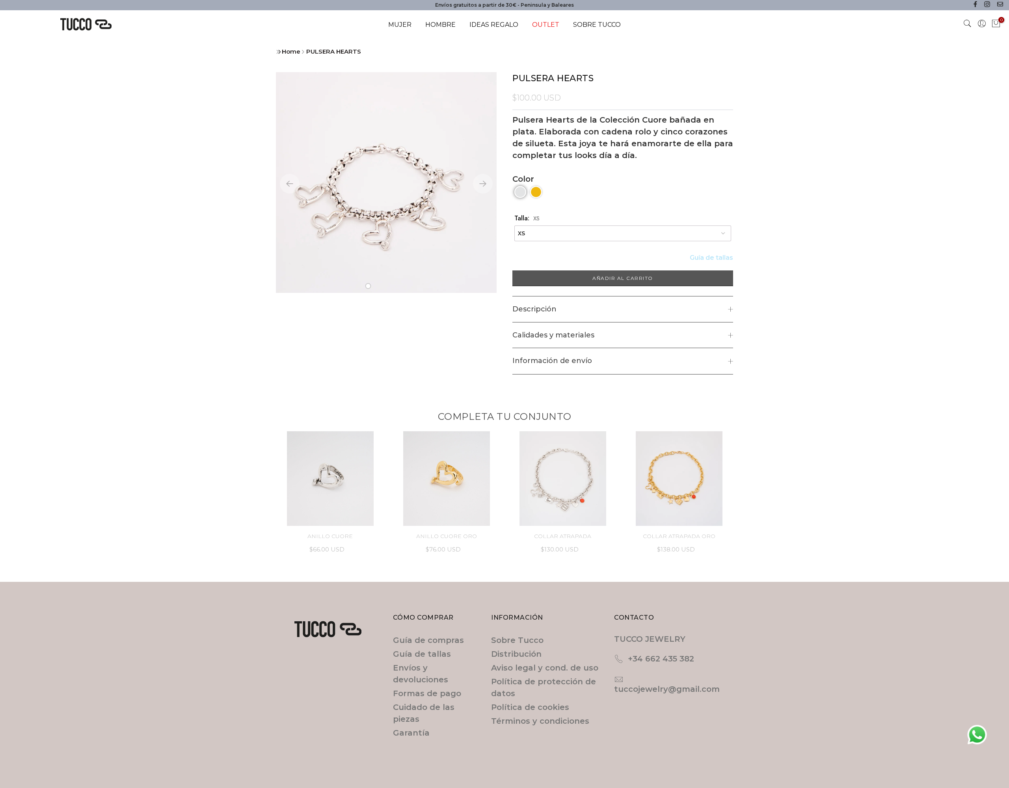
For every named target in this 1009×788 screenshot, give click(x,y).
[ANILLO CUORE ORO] (446, 478)
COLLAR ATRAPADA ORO (679, 536)
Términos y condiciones (540, 721)
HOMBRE (440, 24)
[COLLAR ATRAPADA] (562, 478)
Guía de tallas (711, 257)
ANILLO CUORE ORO (446, 536)
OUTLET (545, 24)
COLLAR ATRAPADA (562, 536)
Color (523, 179)
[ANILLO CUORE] (330, 478)
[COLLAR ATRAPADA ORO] (679, 478)
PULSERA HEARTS (333, 51)
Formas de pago (427, 693)
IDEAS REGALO (493, 24)
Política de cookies (530, 707)
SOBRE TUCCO (597, 24)
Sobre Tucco (517, 640)
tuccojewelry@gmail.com (667, 689)
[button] (368, 286)
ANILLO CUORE (330, 536)
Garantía (411, 733)
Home (291, 51)
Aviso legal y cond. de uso (544, 668)
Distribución (516, 654)
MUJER (399, 24)
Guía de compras (428, 640)
